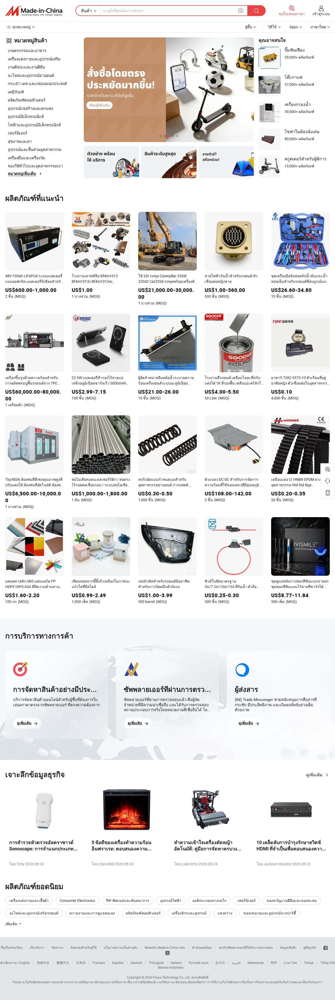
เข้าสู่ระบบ (321, 13)
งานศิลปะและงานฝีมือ (26, 67)
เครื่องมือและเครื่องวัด (26, 157)
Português (156, 963)
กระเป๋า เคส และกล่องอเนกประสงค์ (37, 83)
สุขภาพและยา (20, 141)
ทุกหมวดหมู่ (21, 26)
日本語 (81, 963)
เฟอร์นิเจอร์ (17, 132)
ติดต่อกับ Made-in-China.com (165, 947)
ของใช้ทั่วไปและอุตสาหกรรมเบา (35, 165)
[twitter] (167, 952)
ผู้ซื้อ (248, 26)
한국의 (220, 963)
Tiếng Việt (327, 963)
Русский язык (198, 963)
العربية (236, 963)
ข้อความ (57, 947)
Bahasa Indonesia (170, 967)
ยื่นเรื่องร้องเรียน (12, 947)
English (24, 963)
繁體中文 (63, 963)
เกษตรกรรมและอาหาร (27, 50)
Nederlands (256, 963)
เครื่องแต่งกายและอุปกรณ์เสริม (34, 58)
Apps (293, 26)
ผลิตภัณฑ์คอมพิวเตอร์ (26, 100)
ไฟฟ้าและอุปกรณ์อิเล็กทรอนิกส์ (34, 124)
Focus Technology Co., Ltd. (172, 977)
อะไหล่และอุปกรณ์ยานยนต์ (31, 75)
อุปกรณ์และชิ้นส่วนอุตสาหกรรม (35, 149)
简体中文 (43, 963)
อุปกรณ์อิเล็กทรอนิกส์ (26, 116)
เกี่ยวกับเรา (37, 947)
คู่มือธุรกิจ (309, 947)
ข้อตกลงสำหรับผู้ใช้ (83, 947)
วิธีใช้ (272, 26)
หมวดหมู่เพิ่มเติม (22, 173)
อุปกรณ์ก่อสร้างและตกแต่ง (30, 108)
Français (99, 963)
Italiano (176, 963)
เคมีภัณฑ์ (16, 91)
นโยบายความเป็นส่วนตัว (121, 947)
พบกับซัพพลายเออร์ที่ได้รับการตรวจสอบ (246, 947)
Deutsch (136, 963)
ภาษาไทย (290, 963)
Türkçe (308, 963)
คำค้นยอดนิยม (202, 947)
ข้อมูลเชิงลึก (288, 947)
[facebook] (325, 947)
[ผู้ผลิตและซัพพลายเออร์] (33, 10)
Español (118, 963)
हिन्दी (274, 963)
